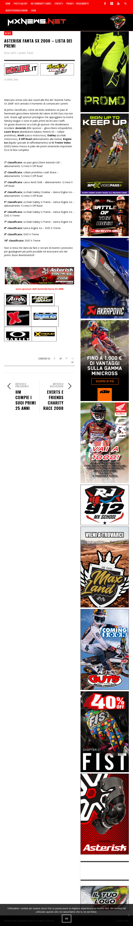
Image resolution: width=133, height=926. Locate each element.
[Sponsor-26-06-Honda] (105, 442)
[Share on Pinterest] (66, 358)
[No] (128, 915)
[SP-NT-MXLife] (21, 69)
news (8, 33)
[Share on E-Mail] (72, 362)
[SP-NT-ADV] (105, 897)
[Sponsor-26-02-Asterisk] (105, 813)
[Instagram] (111, 3)
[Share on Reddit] (72, 358)
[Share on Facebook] (54, 358)
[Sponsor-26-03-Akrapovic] (105, 278)
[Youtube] (118, 3)
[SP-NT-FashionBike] (57, 69)
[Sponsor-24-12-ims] (105, 71)
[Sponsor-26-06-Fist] (105, 731)
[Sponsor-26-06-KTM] (105, 360)
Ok (66, 918)
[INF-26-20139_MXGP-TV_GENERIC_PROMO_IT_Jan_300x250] (105, 216)
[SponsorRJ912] (105, 504)
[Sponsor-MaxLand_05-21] (105, 566)
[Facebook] (105, 3)
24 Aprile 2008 (11, 79)
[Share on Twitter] (60, 358)
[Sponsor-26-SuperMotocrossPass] (105, 153)
